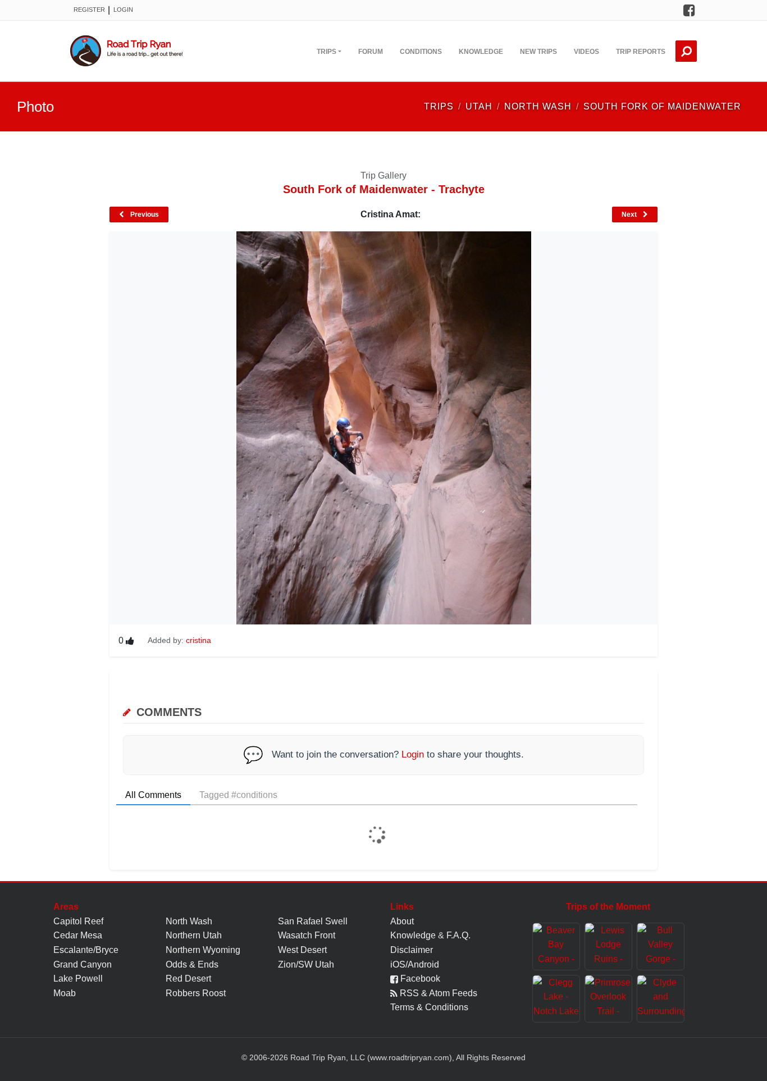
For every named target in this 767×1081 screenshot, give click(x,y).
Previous (144, 214)
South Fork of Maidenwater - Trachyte (384, 189)
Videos (586, 52)
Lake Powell (78, 978)
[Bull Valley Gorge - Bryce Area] (660, 946)
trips (439, 106)
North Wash (189, 921)
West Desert (302, 950)
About (402, 921)
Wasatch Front (306, 935)
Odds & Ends (192, 964)
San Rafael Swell (313, 921)
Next (630, 214)
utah (478, 106)
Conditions (421, 52)
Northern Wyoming (203, 950)
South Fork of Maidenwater (662, 106)
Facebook (419, 978)
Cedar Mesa (77, 935)
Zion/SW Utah (306, 964)
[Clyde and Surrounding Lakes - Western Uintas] (660, 999)
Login (123, 9)
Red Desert (188, 978)
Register (89, 9)
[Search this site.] (686, 51)
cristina (198, 640)
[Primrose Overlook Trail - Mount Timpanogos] (608, 999)
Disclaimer (411, 950)
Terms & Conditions (429, 1007)
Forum (370, 52)
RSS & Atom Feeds (437, 993)
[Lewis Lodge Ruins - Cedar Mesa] (608, 946)
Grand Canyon (82, 964)
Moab (64, 993)
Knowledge (481, 52)
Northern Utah (194, 935)
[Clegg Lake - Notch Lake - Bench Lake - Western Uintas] (556, 999)
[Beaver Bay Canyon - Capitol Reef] (556, 946)
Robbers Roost (196, 993)
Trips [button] (326, 52)
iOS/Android (414, 964)
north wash (538, 106)
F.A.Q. (458, 935)
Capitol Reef (78, 921)
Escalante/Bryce (85, 950)
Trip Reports (640, 52)
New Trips (538, 52)
